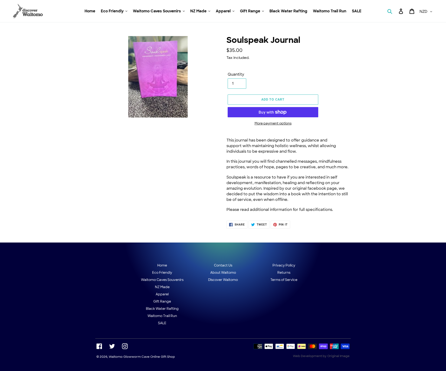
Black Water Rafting (162, 309)
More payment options (273, 123)
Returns (283, 272)
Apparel (162, 294)
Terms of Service (283, 280)
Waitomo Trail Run (162, 316)
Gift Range (162, 301)
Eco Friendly (162, 272)
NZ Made (162, 287)
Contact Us (223, 265)
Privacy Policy (283, 265)
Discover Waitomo (223, 280)
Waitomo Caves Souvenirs (162, 280)
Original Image (338, 356)
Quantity (236, 74)
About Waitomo (223, 272)
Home (162, 265)
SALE (162, 323)
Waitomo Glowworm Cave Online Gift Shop (142, 357)
